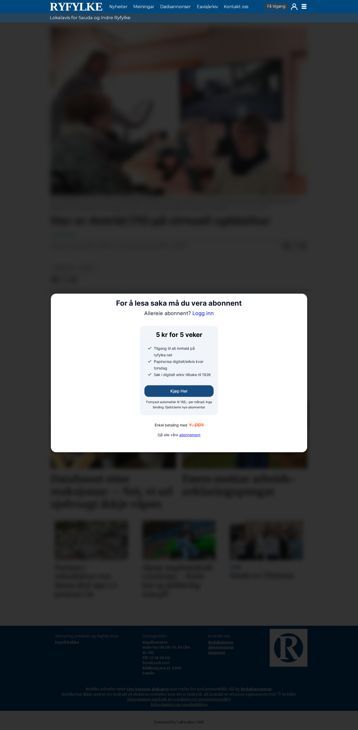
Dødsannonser (175, 6)
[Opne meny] (304, 7)
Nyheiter (118, 6)
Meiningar (143, 6)
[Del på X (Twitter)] (295, 246)
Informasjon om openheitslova (179, 704)
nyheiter (63, 268)
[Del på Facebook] (286, 246)
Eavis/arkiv (207, 6)
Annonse (216, 652)
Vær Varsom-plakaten (147, 689)
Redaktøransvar (256, 689)
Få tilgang (276, 6)
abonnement (189, 435)
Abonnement (221, 647)
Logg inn (294, 6)
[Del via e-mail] (303, 246)
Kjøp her (179, 391)
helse (86, 268)
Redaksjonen (220, 642)
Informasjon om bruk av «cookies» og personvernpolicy (179, 699)
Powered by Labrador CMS (179, 722)
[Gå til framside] (76, 6)
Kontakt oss (236, 6)
